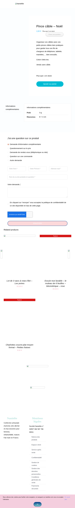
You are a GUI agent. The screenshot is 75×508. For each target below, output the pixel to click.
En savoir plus (67, 498)
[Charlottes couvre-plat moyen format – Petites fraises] (19, 300)
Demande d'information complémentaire (25, 144)
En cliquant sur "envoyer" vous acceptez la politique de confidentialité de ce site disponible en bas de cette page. (38, 204)
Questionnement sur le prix (20, 148)
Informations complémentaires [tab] (12, 107)
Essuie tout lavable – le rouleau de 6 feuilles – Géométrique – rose (55, 283)
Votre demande (14, 184)
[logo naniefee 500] (19, 4)
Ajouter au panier (50, 84)
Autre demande (16, 160)
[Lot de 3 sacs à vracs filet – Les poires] (19, 236)
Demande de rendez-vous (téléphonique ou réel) (29, 152)
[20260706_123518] (13, 20)
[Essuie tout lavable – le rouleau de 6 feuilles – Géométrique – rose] (55, 236)
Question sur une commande (21, 156)
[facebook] (9, 445)
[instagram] (15, 445)
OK (37, 504)
